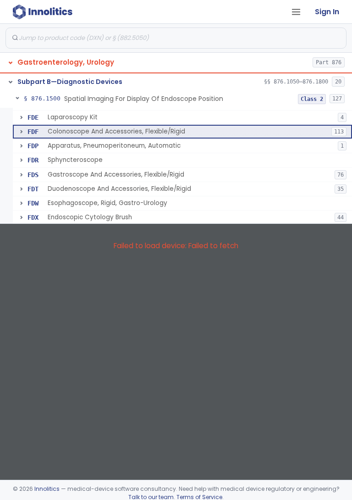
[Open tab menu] (296, 12)
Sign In (327, 11)
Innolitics (47, 489)
